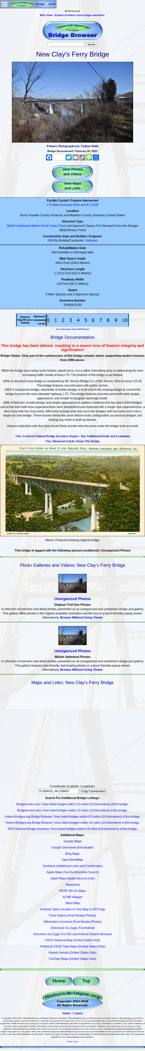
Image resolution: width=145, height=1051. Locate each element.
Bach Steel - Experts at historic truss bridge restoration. (72, 15)
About (66, 1013)
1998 (50, 240)
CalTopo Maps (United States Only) (72, 958)
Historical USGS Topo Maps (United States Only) (72, 946)
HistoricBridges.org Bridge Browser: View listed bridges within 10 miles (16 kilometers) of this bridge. (72, 822)
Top (86, 980)
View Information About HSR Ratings (72, 329)
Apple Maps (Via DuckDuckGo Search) (72, 872)
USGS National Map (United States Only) (72, 940)
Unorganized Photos (72, 599)
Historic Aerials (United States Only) (72, 952)
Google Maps (73, 841)
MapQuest (72, 884)
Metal (10, 225)
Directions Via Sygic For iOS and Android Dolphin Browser (72, 934)
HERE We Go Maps (72, 890)
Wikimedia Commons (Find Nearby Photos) (72, 921)
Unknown (91, 240)
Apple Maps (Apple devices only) (72, 878)
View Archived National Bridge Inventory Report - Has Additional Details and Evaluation (72, 436)
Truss (53, 225)
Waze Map (73, 903)
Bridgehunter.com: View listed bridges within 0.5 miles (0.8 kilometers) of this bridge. (72, 804)
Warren (36, 225)
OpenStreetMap (72, 859)
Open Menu (4, 4)
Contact (78, 1013)
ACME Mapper (73, 897)
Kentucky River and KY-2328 (79, 204)
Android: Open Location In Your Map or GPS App (72, 909)
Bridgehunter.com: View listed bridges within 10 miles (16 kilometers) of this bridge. (72, 810)
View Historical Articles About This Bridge (72, 441)
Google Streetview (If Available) (73, 847)
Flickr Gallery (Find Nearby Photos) (72, 915)
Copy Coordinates (93, 791)
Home (59, 980)
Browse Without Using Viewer (81, 617)
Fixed (62, 225)
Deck (45, 225)
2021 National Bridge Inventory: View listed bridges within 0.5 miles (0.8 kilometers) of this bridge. (73, 828)
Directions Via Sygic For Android (72, 928)
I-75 (49, 204)
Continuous (23, 225)
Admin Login (72, 1041)
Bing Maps (72, 853)
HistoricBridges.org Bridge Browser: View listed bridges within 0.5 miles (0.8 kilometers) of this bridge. (72, 816)
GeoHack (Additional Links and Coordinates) (73, 866)
